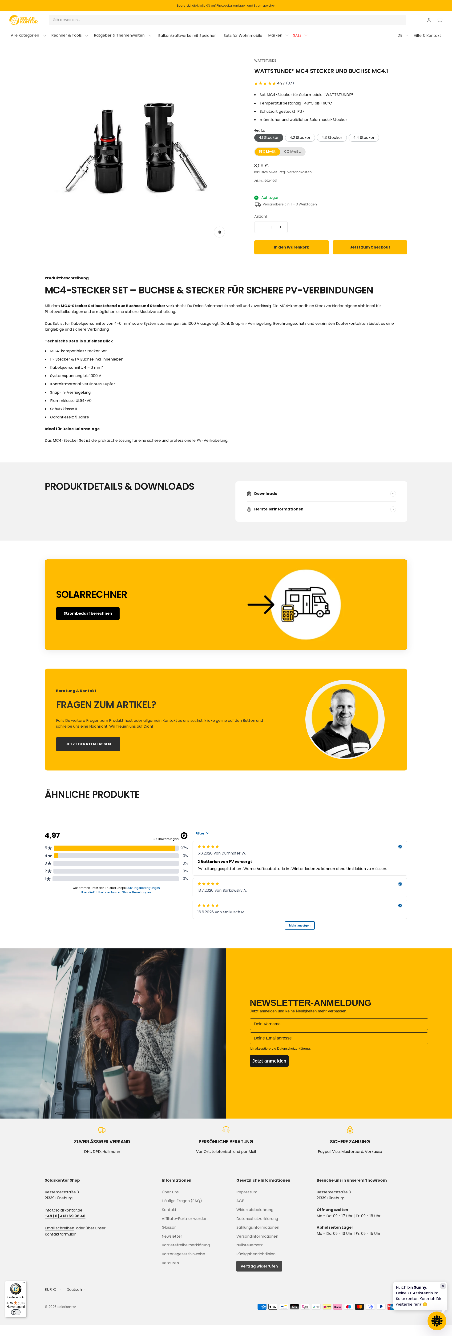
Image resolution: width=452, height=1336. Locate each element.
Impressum (246, 1192)
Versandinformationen (257, 1236)
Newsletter (172, 1236)
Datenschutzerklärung (257, 1218)
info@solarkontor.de (63, 1210)
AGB (240, 1201)
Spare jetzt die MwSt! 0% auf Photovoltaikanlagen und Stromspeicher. (226, 6)
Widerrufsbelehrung (254, 1209)
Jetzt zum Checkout (370, 247)
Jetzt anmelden (269, 1060)
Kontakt (169, 1209)
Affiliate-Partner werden (184, 1218)
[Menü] (24, 1283)
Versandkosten (299, 172)
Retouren (170, 1263)
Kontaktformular (60, 1234)
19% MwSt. (268, 151)
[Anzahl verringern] (261, 227)
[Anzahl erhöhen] (280, 227)
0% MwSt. (292, 151)
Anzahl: (260, 216)
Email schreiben (59, 1228)
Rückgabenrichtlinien (255, 1254)
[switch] (15, 1312)
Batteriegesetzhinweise (183, 1254)
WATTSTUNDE (265, 60)
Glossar (169, 1227)
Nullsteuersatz (249, 1245)
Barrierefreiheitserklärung (186, 1245)
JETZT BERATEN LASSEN (88, 744)
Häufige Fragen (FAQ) (182, 1201)
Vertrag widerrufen (259, 1266)
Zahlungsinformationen (257, 1227)
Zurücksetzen (389, 20)
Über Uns (170, 1192)
